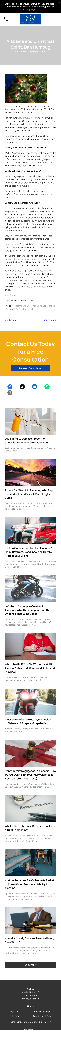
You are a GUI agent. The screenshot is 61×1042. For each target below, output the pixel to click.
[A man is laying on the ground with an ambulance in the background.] (30, 862)
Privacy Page (29, 9)
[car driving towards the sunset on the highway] (30, 472)
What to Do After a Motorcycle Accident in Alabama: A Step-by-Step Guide (29, 721)
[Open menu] (55, 19)
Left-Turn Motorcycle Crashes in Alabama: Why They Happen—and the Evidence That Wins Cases (27, 609)
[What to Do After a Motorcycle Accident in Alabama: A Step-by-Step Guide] (30, 702)
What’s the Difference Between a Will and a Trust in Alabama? (30, 828)
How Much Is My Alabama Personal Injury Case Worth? (29, 940)
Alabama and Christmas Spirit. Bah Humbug (34, 305)
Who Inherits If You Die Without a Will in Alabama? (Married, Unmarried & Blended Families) (30, 668)
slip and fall (10, 259)
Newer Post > (49, 319)
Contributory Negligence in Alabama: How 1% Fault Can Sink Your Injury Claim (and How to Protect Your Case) (30, 774)
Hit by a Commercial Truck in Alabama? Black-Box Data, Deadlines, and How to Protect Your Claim (28, 551)
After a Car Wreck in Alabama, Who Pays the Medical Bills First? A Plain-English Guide (29, 493)
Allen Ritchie (10, 295)
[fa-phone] (6, 20)
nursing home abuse (26, 259)
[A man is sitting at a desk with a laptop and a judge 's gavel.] (30, 920)
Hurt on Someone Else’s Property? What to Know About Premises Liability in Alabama (29, 884)
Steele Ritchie (28, 308)
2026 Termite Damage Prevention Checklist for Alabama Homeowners (27, 440)
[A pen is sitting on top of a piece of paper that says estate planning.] (30, 808)
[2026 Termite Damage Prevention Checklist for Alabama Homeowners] (30, 421)
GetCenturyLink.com (27, 117)
